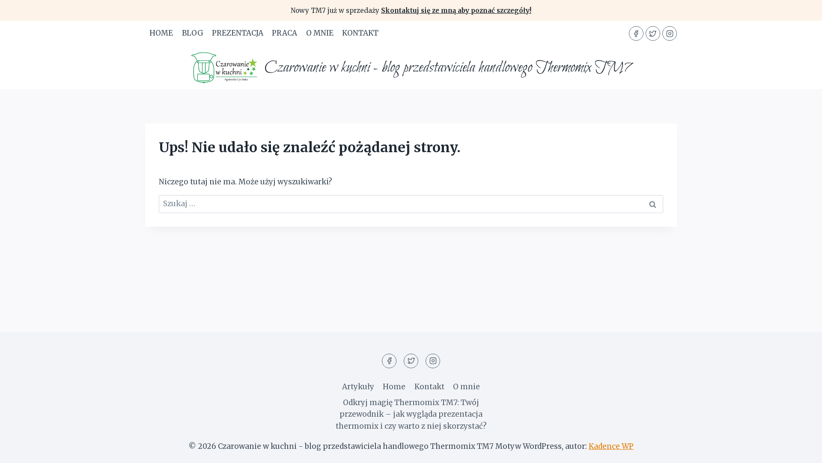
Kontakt (360, 33)
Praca (284, 33)
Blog (192, 33)
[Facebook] (636, 33)
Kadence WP (611, 446)
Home (161, 33)
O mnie (320, 33)
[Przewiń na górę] (800, 450)
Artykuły (358, 386)
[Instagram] (669, 33)
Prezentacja (237, 33)
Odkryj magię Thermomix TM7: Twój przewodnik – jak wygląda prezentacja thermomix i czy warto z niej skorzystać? (411, 414)
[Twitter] (653, 33)
